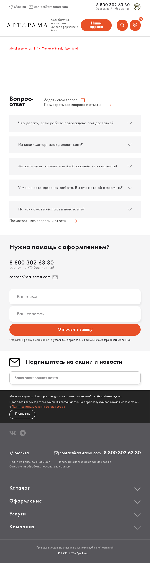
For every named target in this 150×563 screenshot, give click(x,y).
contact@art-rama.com (30, 277)
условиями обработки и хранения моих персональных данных (91, 340)
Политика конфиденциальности (30, 462)
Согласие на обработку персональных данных (39, 466)
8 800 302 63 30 (113, 5)
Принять (22, 414)
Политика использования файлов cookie (38, 406)
